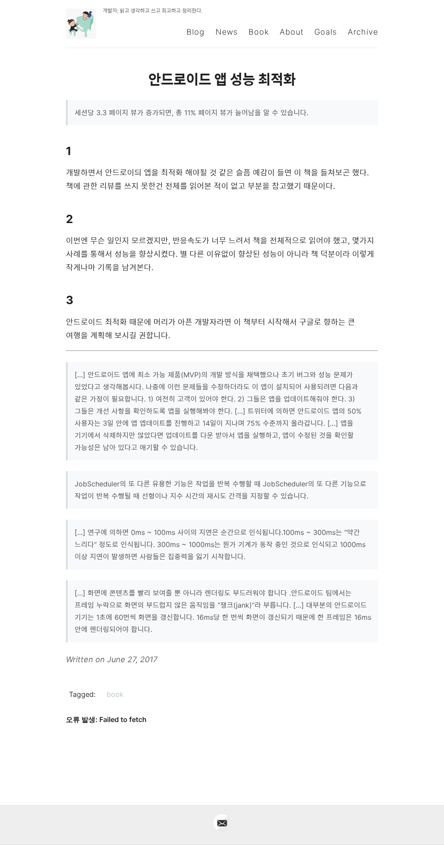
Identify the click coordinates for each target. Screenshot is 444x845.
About (292, 31)
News (226, 31)
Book (258, 31)
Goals (325, 31)
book (115, 694)
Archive (363, 31)
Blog (195, 31)
